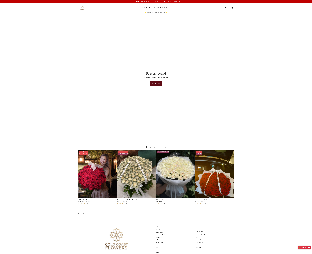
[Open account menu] (228, 8)
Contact (197, 237)
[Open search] (225, 8)
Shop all (157, 252)
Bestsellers (158, 229)
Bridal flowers (159, 239)
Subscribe (229, 217)
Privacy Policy (199, 247)
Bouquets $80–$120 (160, 234)
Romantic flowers (160, 245)
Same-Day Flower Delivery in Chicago (205, 234)
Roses (157, 247)
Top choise (158, 250)
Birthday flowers (159, 232)
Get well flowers (159, 242)
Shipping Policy (199, 239)
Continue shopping (156, 83)
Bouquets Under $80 (160, 237)
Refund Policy (199, 245)
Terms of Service (199, 242)
